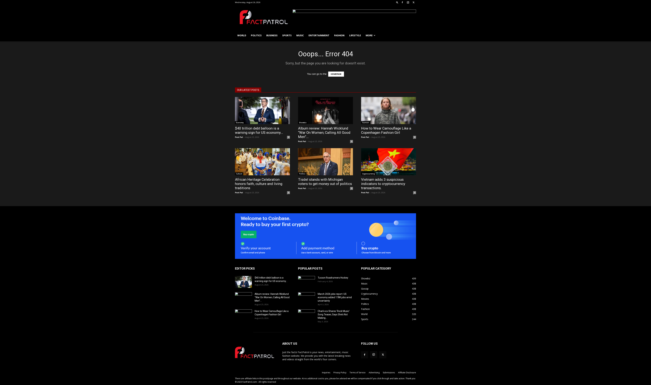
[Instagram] (407, 2)
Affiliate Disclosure (407, 372)
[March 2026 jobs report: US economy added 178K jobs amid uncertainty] (306, 298)
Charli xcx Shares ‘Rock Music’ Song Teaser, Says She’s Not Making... (334, 314)
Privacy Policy (339, 372)
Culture (239, 174)
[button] (397, 2)
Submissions (389, 372)
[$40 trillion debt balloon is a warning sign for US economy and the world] (262, 110)
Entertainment (319, 35)
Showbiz (303, 122)
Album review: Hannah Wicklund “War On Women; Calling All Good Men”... (324, 132)
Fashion (339, 35)
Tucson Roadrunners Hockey (333, 277)
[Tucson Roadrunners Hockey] (306, 282)
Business (272, 35)
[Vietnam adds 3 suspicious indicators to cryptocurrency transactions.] (388, 161)
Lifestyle (355, 35)
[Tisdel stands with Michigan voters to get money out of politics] (325, 161)
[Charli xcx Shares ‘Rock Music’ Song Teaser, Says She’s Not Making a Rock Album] (306, 315)
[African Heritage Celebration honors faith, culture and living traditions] (262, 161)
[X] (413, 2)
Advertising (374, 372)
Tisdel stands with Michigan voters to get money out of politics (325, 181)
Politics (256, 35)
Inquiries (326, 372)
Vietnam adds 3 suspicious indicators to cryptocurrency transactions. (383, 183)
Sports (287, 35)
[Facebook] (402, 2)
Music (300, 35)
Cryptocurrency (368, 174)
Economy (240, 122)
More (369, 35)
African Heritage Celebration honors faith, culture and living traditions (258, 183)
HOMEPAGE (336, 74)
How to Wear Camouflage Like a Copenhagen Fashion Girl (386, 130)
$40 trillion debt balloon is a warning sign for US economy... (259, 130)
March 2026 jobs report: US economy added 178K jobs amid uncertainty (335, 297)
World (241, 35)
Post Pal (239, 137)
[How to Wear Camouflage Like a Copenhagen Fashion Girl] (388, 110)
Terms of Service (358, 372)
